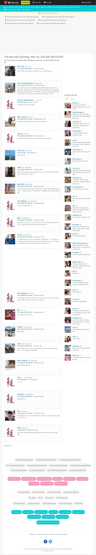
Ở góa (30, 184)
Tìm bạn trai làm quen (65, 503)
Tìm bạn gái (54, 7)
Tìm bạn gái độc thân (44, 479)
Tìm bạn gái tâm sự (19, 503)
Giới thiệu (32, 534)
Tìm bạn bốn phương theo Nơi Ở (49, 522)
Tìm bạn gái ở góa (61, 483)
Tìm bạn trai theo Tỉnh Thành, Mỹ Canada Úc (20, 23)
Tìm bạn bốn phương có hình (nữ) (46, 460)
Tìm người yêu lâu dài (24, 85)
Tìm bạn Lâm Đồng (49, 517)
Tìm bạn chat (78, 503)
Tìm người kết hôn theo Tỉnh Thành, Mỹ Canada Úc (59, 17)
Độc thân (39, 83)
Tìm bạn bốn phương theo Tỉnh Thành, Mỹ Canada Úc (23, 17)
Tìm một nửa (49, 498)
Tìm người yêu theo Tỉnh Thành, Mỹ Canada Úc (21, 20)
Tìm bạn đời (75, 7)
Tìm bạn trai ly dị (69, 479)
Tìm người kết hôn (28, 7)
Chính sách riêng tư (61, 534)
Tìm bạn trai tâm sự (34, 503)
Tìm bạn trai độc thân (28, 479)
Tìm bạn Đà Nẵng (65, 512)
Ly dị (29, 66)
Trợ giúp (38, 534)
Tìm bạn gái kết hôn (23, 492)
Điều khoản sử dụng (48, 534)
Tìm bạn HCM (16, 512)
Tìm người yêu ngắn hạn (71, 492)
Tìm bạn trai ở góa (47, 483)
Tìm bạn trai (65, 7)
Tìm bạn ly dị (57, 479)
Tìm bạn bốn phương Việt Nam (15, 465)
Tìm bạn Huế (53, 512)
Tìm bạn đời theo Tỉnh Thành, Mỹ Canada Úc (51, 23)
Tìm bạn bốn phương (12, 7)
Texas (32, 102)
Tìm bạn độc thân (14, 479)
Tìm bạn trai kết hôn (38, 492)
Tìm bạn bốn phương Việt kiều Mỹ (80, 465)
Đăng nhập (87, 2)
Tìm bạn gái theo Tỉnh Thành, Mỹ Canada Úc (54, 20)
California (38, 68)
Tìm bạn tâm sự (10, 9)
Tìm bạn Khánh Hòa (34, 517)
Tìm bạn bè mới (24, 9)
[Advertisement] (48, 39)
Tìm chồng (32, 498)
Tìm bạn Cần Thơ (78, 512)
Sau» (11, 445)
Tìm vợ (40, 498)
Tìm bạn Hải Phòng (41, 512)
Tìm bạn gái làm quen (49, 503)
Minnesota (31, 430)
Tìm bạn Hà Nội (28, 512)
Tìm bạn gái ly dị (82, 479)
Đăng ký (26, 2)
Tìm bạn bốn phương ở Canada (56, 470)
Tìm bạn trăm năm (62, 498)
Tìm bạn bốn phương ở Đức (77, 470)
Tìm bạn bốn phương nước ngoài (37, 465)
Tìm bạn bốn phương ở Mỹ (18, 470)
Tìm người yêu (42, 7)
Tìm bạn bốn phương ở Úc (37, 470)
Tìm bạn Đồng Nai (62, 517)
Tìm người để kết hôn (24, 68)
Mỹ (43, 68)
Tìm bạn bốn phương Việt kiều (58, 465)
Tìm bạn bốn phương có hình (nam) (70, 460)
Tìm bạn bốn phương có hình (24, 460)
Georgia (30, 152)
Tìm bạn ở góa (34, 483)
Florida (37, 169)
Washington (39, 119)
